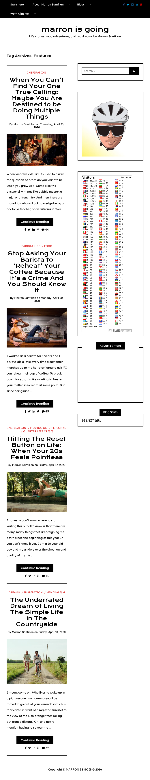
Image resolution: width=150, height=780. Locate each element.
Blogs (81, 4)
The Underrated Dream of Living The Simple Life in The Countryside (36, 612)
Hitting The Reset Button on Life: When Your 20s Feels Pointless (37, 448)
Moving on (38, 428)
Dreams (14, 592)
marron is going (75, 29)
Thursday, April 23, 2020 (49, 125)
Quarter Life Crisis (38, 431)
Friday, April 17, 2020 (52, 465)
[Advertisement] (110, 376)
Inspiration (36, 72)
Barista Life (30, 246)
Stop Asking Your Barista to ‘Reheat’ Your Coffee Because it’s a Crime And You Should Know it (36, 272)
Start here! (17, 4)
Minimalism (56, 592)
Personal (58, 428)
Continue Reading (35, 221)
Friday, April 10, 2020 (52, 632)
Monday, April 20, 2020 (48, 299)
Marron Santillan (24, 124)
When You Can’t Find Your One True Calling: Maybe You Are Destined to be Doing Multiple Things (37, 98)
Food (48, 246)
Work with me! (19, 13)
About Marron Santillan (48, 4)
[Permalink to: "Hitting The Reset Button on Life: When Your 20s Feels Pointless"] (37, 491)
